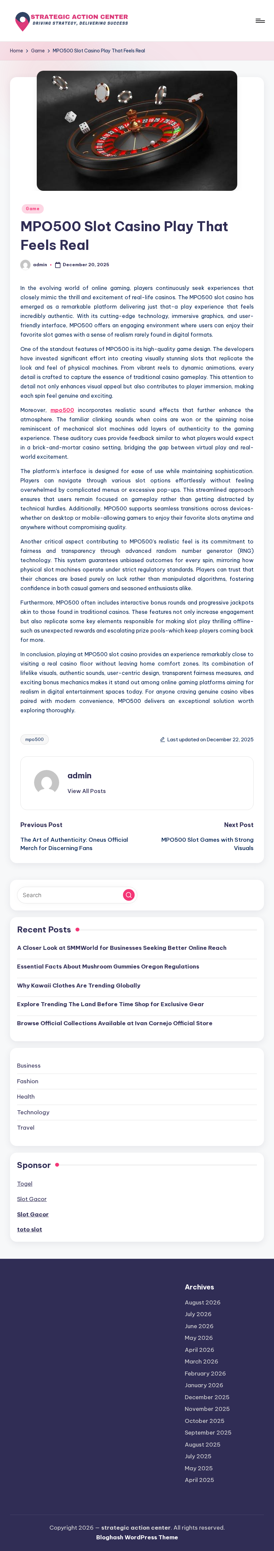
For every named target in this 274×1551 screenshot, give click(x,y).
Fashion (27, 1081)
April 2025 (199, 1480)
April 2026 (199, 1349)
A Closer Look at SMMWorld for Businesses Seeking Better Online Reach (122, 947)
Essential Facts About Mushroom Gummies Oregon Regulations (108, 966)
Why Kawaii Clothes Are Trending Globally (78, 985)
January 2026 (204, 1385)
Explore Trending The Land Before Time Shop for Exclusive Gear (110, 1004)
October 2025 (205, 1421)
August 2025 (203, 1444)
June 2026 (199, 1326)
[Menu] (260, 20)
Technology (33, 1112)
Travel (25, 1127)
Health (26, 1096)
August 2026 (203, 1302)
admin (79, 775)
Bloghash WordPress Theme (137, 1537)
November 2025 (207, 1409)
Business (29, 1065)
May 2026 (199, 1337)
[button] (86, 791)
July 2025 (198, 1456)
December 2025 (207, 1397)
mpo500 (62, 410)
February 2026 (205, 1373)
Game (33, 208)
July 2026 (198, 1314)
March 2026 (201, 1361)
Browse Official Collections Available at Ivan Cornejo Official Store (115, 1023)
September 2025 (208, 1432)
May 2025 (199, 1468)
